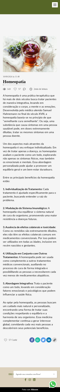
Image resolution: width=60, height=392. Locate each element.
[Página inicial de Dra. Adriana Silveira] (8, 7)
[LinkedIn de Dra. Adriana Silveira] (34, 379)
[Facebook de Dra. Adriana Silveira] (25, 379)
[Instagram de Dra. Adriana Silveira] (30, 379)
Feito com (30, 390)
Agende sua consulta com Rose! (28, 374)
